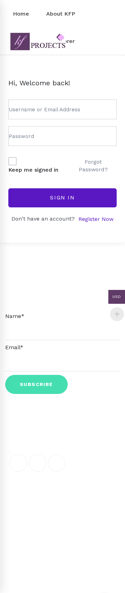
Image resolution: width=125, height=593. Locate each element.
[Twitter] (37, 463)
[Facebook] (18, 463)
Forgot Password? (93, 165)
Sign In (62, 197)
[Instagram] (56, 463)
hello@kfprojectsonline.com (64, 501)
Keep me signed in (33, 169)
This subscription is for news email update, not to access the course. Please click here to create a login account (62, 294)
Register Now (96, 219)
